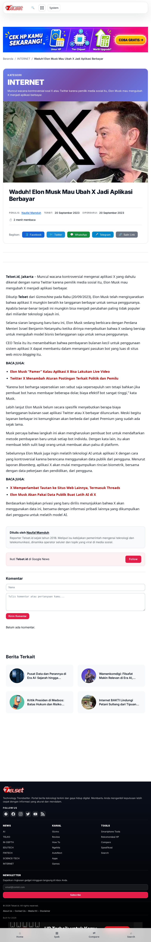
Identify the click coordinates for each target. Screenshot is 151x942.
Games (55, 863)
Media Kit (32, 911)
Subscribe (75, 895)
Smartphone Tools (110, 831)
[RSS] (43, 814)
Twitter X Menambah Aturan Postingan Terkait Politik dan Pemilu (64, 378)
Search (105, 852)
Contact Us (20, 911)
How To (56, 842)
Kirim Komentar (17, 616)
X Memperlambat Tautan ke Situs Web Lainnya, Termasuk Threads (65, 488)
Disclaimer (45, 911)
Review (56, 836)
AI (4, 831)
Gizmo (55, 831)
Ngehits (56, 847)
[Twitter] (28, 814)
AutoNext (57, 852)
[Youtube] (35, 814)
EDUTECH (8, 847)
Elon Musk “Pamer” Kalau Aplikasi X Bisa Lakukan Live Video (60, 371)
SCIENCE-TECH (11, 858)
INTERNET (23, 58)
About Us (7, 911)
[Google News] (6, 814)
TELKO (6, 836)
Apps (54, 858)
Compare (106, 842)
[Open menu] (42, 8)
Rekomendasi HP (110, 836)
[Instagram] (21, 814)
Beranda (8, 58)
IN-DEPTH (8, 842)
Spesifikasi (107, 847)
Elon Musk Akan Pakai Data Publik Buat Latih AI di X (53, 494)
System (54, 8)
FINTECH (8, 852)
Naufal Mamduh (31, 212)
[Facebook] (13, 814)
